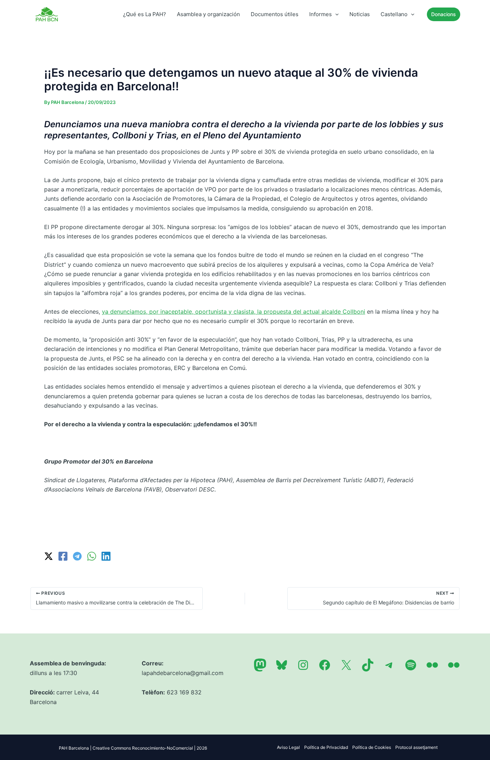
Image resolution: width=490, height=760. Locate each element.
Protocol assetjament (416, 747)
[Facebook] (62, 556)
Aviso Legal (288, 747)
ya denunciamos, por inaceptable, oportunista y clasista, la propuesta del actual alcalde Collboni (233, 311)
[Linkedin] (106, 556)
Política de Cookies (371, 747)
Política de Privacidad (326, 747)
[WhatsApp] (91, 556)
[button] (335, 14)
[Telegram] (77, 556)
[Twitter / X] (48, 556)
